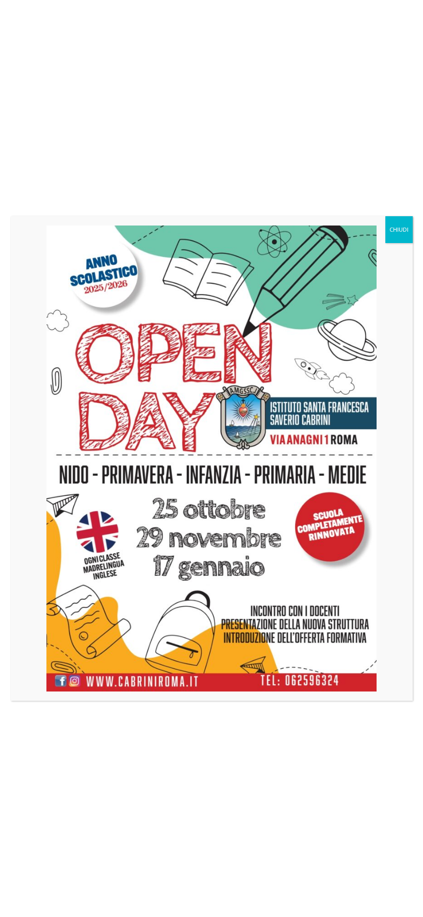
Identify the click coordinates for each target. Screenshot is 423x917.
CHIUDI (399, 229)
